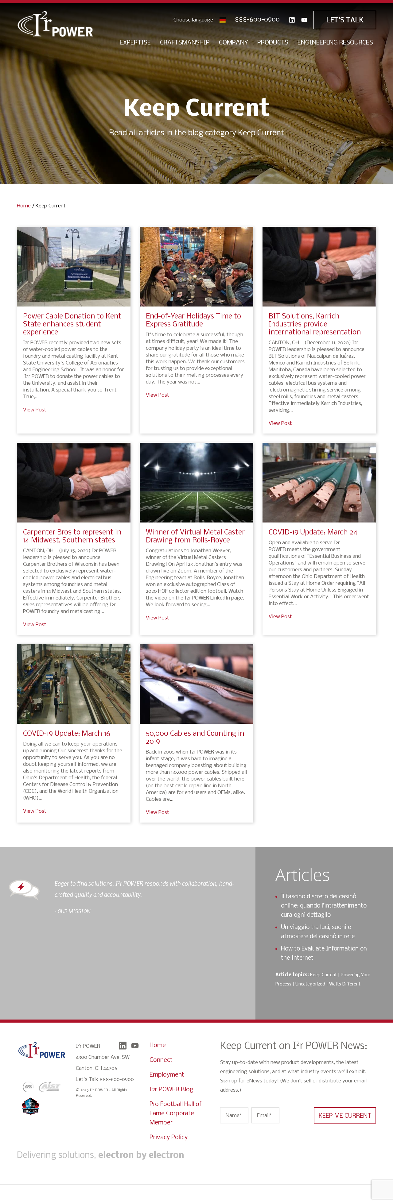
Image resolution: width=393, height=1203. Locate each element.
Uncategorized (310, 984)
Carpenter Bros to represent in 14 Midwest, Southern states (72, 536)
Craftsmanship (185, 43)
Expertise (135, 43)
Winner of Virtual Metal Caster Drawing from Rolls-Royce (195, 536)
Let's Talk (345, 20)
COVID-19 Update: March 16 (66, 734)
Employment (167, 1075)
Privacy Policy (169, 1137)
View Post (34, 410)
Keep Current (323, 975)
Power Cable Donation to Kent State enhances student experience (72, 324)
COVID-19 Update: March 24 (313, 532)
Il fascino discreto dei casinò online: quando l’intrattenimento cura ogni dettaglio (324, 906)
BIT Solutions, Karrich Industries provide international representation (315, 324)
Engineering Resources (335, 43)
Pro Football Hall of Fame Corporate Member (176, 1113)
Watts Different (344, 984)
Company (233, 43)
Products (272, 43)
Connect (161, 1060)
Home (24, 206)
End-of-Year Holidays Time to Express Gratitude (193, 320)
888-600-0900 (257, 19)
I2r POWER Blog (171, 1089)
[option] (147, 897)
